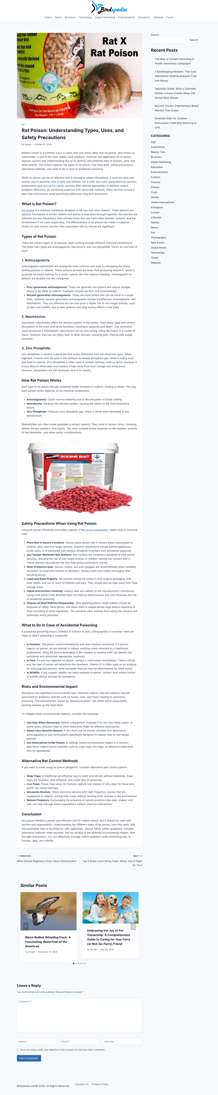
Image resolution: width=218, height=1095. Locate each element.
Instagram (157, 207)
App (153, 141)
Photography (158, 237)
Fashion (155, 177)
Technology (85, 17)
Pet (23, 124)
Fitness (155, 187)
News (58, 17)
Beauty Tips (158, 152)
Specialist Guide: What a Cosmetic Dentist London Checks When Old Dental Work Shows (175, 93)
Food (154, 192)
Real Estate (157, 242)
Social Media (158, 247)
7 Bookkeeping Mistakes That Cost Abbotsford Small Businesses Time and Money (176, 76)
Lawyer (155, 212)
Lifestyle (158, 17)
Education (144, 17)
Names (155, 222)
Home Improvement (162, 202)
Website (109, 1041)
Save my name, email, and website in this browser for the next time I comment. (62, 1049)
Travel (169, 17)
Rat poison (28, 210)
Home (48, 17)
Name (22, 1041)
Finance (155, 182)
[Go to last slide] (25, 926)
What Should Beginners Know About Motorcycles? (47, 859)
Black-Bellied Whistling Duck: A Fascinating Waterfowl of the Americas (48, 942)
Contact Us (82, 1084)
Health (155, 197)
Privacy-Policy (100, 1084)
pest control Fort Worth (50, 185)
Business (70, 17)
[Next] (133, 926)
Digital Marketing (105, 17)
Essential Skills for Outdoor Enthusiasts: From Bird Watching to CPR (175, 123)
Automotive (158, 146)
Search (155, 34)
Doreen (28, 144)
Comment (25, 1001)
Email (65, 1041)
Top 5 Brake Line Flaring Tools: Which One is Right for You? (112, 861)
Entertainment (126, 17)
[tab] (73, 963)
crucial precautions (96, 529)
